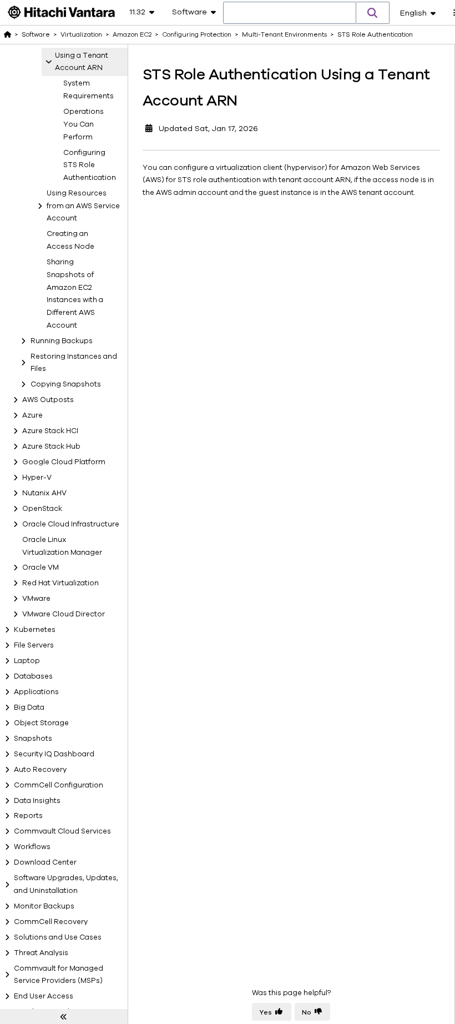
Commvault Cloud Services (62, 831)
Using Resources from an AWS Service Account (83, 206)
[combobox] (290, 13)
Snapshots (33, 739)
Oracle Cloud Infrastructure (70, 524)
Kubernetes (34, 630)
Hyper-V (37, 478)
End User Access (43, 996)
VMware (36, 599)
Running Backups (62, 341)
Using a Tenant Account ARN (81, 62)
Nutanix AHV (44, 493)
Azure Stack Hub (51, 446)
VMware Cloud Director (63, 614)
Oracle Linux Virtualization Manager (62, 546)
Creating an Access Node (70, 240)
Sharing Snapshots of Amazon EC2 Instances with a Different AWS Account (75, 293)
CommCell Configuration (58, 785)
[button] (373, 13)
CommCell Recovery (51, 922)
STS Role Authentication (375, 34)
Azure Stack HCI (50, 431)
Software (36, 34)
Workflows (32, 847)
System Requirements (87, 89)
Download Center (45, 862)
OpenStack (42, 509)
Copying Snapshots (66, 384)
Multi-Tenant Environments (284, 34)
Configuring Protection (196, 34)
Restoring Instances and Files (74, 363)
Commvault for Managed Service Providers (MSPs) (58, 974)
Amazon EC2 (132, 34)
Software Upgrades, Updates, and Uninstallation (66, 884)
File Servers (34, 645)
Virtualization (81, 34)
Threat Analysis (41, 953)
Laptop (27, 661)
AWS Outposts (48, 400)
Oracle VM (40, 568)
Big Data (29, 707)
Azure (32, 415)
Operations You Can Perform (83, 124)
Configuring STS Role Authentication (87, 165)
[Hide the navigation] (64, 1017)
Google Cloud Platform (63, 462)
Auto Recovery (40, 770)
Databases (33, 676)
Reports (28, 816)
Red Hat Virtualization (60, 583)
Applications (36, 692)
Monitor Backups (44, 906)
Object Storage (41, 723)
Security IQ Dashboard (54, 754)
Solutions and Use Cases (58, 937)
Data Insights (37, 801)
